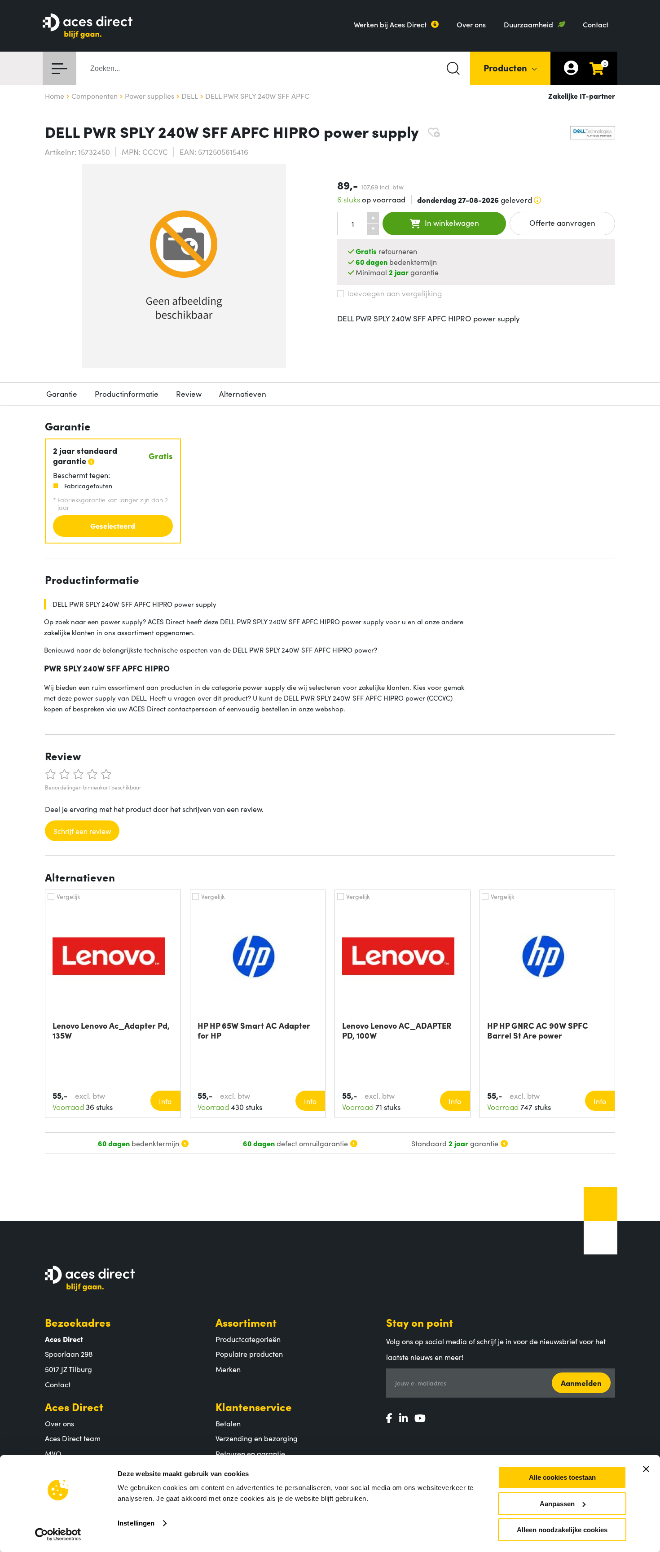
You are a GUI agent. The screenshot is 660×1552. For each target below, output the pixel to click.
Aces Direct (74, 1406)
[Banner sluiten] (646, 1469)
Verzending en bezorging (257, 1438)
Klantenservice (254, 1406)
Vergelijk (68, 896)
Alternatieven (242, 393)
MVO (53, 1453)
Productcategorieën (248, 1339)
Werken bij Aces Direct (390, 24)
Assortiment (246, 1322)
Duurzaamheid (528, 24)
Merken (228, 1369)
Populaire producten (249, 1354)
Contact (595, 24)
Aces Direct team (73, 1438)
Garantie (61, 393)
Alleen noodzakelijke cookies (562, 1530)
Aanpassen (557, 1504)
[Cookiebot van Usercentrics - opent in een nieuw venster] (58, 1534)
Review (189, 393)
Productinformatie (126, 393)
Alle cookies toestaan (562, 1477)
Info (165, 1101)
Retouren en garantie (250, 1453)
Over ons (471, 24)
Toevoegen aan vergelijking (394, 293)
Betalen (228, 1423)
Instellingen (136, 1523)
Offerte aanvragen (562, 222)
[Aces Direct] (87, 26)
